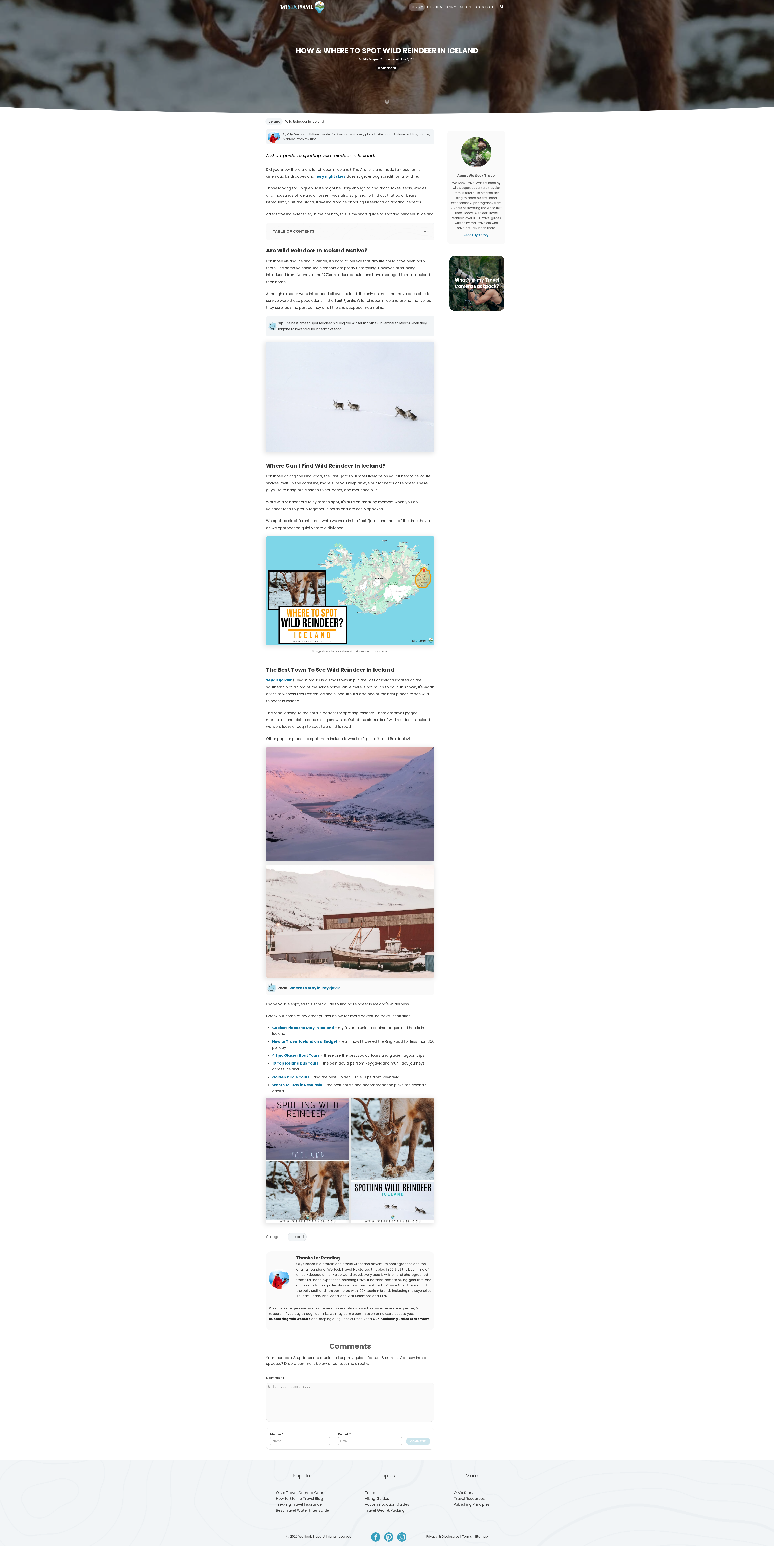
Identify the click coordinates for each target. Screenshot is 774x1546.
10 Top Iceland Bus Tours (295, 1063)
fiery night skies (330, 176)
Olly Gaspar (371, 59)
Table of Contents (294, 231)
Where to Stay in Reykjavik (314, 987)
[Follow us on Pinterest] (388, 1537)
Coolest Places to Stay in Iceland (303, 1027)
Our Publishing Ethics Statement (401, 1319)
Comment (387, 68)
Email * (344, 1434)
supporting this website (289, 1319)
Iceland (274, 121)
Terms (467, 1536)
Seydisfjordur (279, 680)
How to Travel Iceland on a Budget (304, 1041)
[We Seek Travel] (302, 7)
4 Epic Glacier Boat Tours (296, 1055)
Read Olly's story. (476, 235)
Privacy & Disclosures (442, 1536)
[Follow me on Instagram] (401, 1537)
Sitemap (481, 1536)
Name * (277, 1434)
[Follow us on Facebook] (375, 1537)
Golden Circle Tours (291, 1077)
